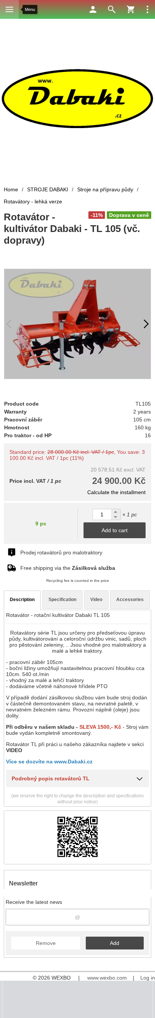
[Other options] (147, 9)
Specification (62, 599)
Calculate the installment (116, 492)
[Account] (93, 9)
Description (22, 599)
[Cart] (130, 9)
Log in (147, 978)
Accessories (130, 599)
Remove (46, 943)
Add (114, 943)
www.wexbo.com (107, 978)
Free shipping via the (67, 568)
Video (96, 599)
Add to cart (115, 530)
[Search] (111, 9)
